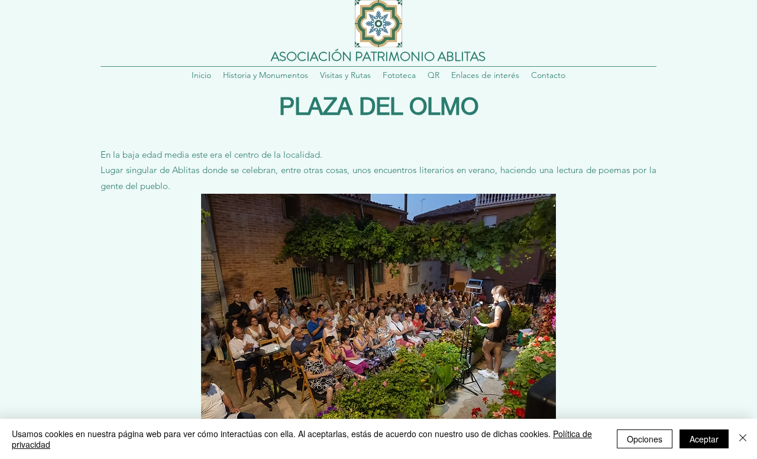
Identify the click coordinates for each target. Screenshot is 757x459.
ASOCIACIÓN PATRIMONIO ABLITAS (378, 56)
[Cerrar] (743, 439)
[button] (433, 75)
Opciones (644, 439)
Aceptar (704, 439)
